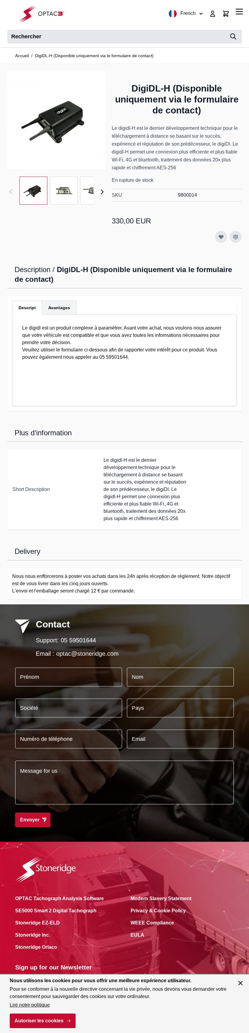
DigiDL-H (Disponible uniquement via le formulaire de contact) (94, 55)
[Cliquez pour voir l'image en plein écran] (56, 120)
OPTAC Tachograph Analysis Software (59, 898)
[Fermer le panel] (240, 983)
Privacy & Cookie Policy (158, 910)
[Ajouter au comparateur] (236, 237)
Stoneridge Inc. (32, 935)
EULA (137, 935)
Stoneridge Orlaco (36, 947)
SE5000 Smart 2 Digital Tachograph (56, 910)
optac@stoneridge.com (87, 653)
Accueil (22, 55)
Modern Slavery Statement (161, 898)
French (188, 13)
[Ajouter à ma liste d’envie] (221, 237)
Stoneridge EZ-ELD (37, 922)
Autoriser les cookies (39, 1020)
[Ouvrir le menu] (239, 11)
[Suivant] (102, 192)
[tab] (27, 308)
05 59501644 (78, 640)
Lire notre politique (30, 1004)
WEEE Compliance (152, 922)
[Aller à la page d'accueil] (43, 14)
